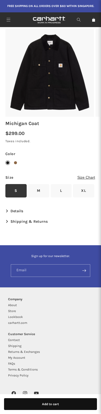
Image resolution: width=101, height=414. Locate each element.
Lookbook (15, 316)
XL (83, 190)
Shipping (15, 345)
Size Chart (86, 177)
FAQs (11, 363)
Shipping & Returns (28, 221)
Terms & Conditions (23, 369)
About (12, 305)
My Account (16, 357)
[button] (8, 19)
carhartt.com (17, 322)
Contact (14, 340)
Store (12, 311)
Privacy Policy (18, 375)
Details (16, 211)
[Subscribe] (84, 270)
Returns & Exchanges (24, 351)
